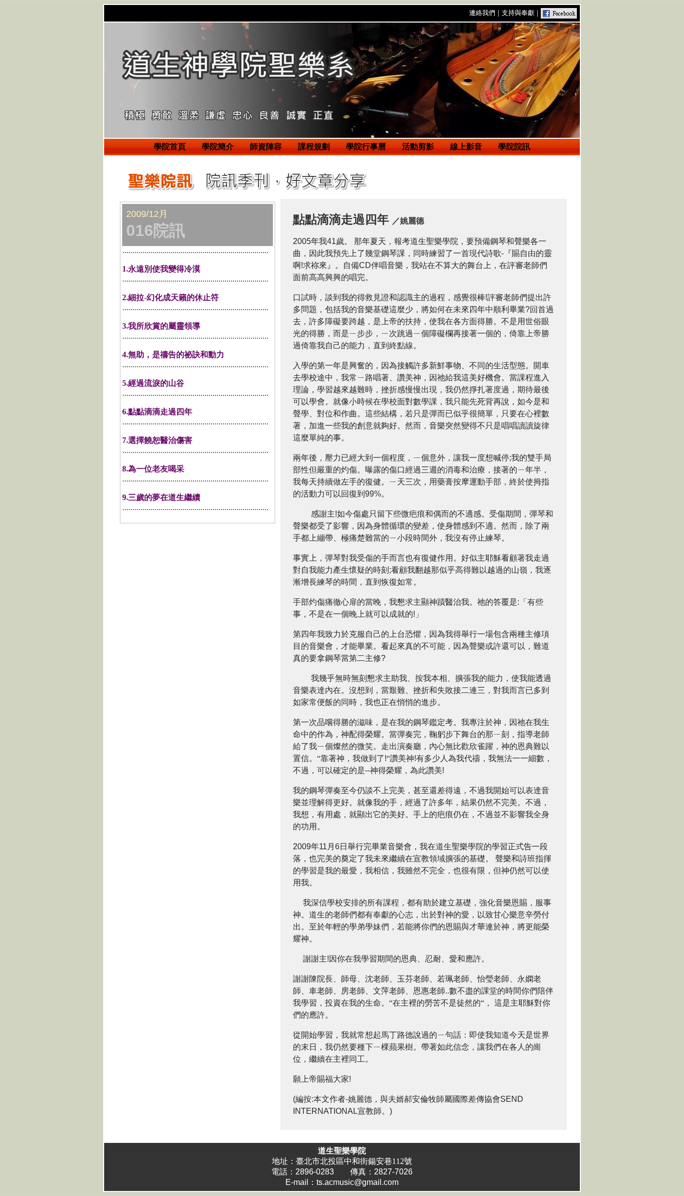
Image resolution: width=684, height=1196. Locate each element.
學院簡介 (218, 146)
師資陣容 (266, 146)
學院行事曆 (366, 146)
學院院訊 (514, 146)
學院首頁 (170, 146)
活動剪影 (418, 146)
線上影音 (466, 146)
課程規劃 (314, 146)
